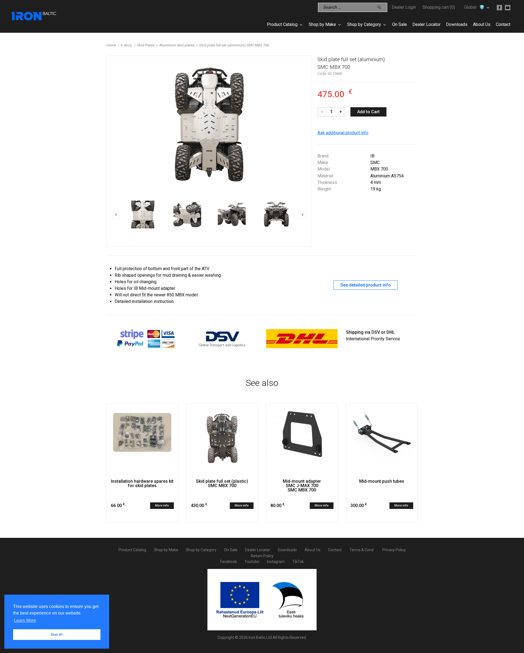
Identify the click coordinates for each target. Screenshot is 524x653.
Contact (503, 24)
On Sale (399, 24)
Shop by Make (322, 24)
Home (111, 45)
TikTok (298, 561)
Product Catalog (282, 24)
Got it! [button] (57, 634)
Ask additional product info (342, 132)
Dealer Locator (426, 24)
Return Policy (262, 556)
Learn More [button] (25, 620)
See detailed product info (365, 285)
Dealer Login (404, 7)
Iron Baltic (34, 16)
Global (470, 7)
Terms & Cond (361, 550)
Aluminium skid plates (176, 45)
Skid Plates (145, 45)
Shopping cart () (438, 7)
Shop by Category (364, 24)
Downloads (457, 24)
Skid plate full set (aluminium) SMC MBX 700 (234, 45)
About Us (481, 24)
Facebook (228, 561)
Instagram (276, 561)
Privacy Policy (394, 550)
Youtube (252, 561)
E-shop (126, 45)
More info (162, 505)
